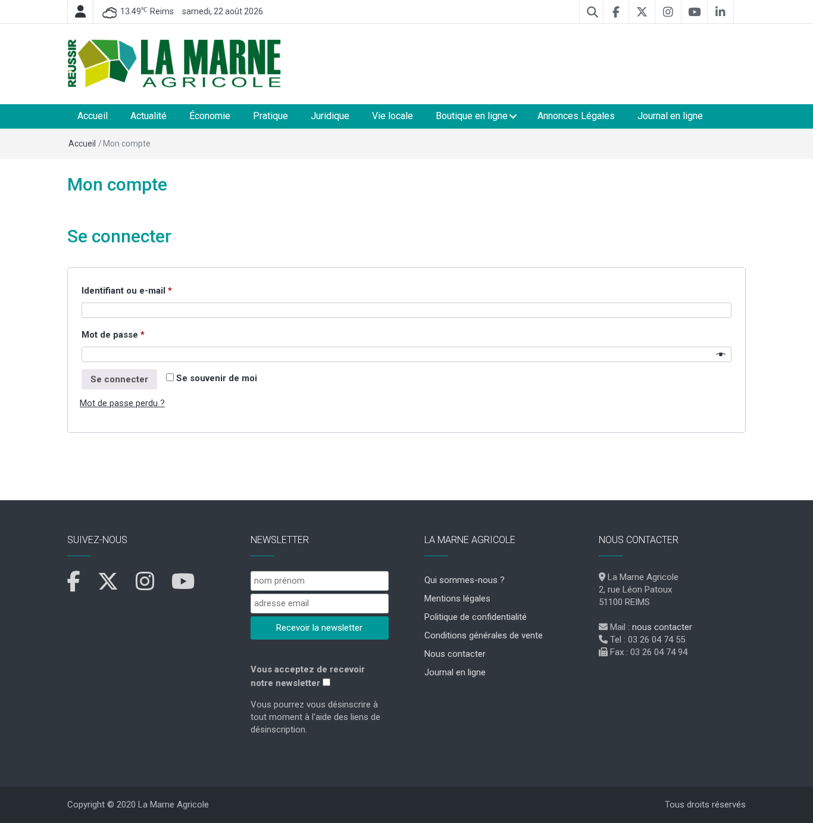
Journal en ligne (670, 115)
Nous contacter (455, 654)
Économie (209, 115)
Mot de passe (136, 334)
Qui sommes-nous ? (464, 580)
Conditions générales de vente (483, 635)
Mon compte (117, 184)
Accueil (92, 115)
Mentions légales (457, 598)
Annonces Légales (576, 115)
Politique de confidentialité (475, 617)
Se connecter (119, 379)
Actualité (148, 115)
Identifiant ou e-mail (150, 290)
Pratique (270, 115)
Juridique (330, 115)
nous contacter (662, 627)
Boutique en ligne (472, 115)
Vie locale (392, 115)
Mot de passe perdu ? (122, 403)
